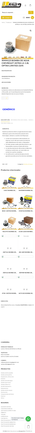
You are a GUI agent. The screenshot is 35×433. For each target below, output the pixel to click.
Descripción (5, 120)
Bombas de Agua (28, 164)
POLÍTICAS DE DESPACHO (8, 424)
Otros (2, 398)
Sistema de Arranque (6, 390)
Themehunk (29, 431)
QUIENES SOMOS (6, 406)
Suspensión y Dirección (7, 376)
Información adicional (19, 120)
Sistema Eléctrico (5, 384)
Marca (31, 120)
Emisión (3, 378)
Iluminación (4, 392)
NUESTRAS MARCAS (6, 408)
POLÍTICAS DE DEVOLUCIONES (10, 420)
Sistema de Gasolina (6, 374)
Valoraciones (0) (7, 123)
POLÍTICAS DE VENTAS (7, 426)
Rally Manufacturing (12, 431)
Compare (6, 98)
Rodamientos (4, 388)
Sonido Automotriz (6, 386)
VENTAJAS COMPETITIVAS (8, 410)
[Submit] (31, 12)
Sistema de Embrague (7, 380)
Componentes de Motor (7, 394)
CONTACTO (4, 418)
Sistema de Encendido (7, 373)
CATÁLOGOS (4, 416)
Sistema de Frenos (6, 382)
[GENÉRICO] (9, 109)
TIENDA (3, 414)
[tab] (5, 120)
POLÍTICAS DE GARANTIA (8, 422)
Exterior (3, 396)
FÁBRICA (3, 412)
